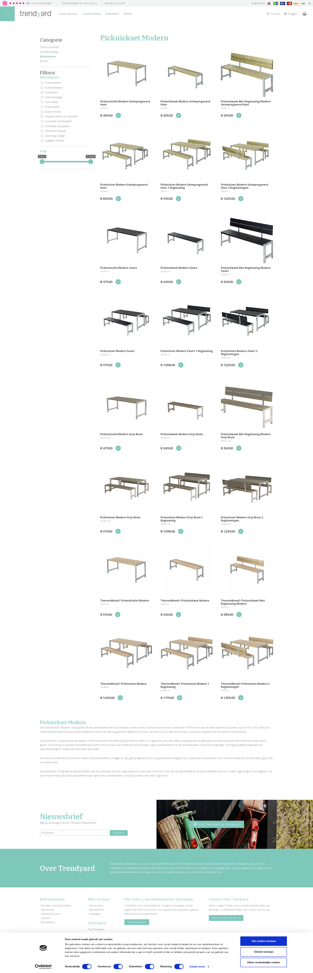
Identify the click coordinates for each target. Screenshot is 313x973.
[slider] (42, 161)
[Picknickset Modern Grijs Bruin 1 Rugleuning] (180, 531)
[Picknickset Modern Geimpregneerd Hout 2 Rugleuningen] (240, 198)
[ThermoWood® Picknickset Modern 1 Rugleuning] (179, 697)
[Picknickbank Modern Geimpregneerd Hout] (178, 115)
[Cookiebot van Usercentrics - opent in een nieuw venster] (43, 966)
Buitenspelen (52, 107)
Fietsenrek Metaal (55, 131)
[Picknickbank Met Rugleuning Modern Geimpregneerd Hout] (238, 115)
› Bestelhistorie (96, 909)
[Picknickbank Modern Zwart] (178, 281)
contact (252, 909)
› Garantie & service (50, 913)
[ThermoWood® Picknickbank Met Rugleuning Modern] (239, 614)
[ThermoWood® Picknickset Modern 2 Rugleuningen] (240, 697)
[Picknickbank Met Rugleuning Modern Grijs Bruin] (238, 448)
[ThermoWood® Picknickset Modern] (120, 697)
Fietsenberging (53, 97)
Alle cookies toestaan (264, 941)
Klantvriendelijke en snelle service (79, 3)
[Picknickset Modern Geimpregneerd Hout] (118, 198)
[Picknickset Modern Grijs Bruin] (118, 531)
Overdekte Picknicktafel (58, 121)
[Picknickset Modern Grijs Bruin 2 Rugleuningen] (240, 531)
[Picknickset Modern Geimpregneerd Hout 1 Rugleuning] (178, 198)
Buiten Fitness (53, 111)
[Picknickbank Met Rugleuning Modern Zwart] (238, 281)
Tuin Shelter (52, 102)
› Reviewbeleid (47, 922)
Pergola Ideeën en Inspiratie (61, 116)
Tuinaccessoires (68, 13)
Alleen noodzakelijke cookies (263, 962)
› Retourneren (47, 909)
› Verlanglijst (94, 913)
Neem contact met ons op (226, 917)
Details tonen (197, 966)
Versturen (118, 833)
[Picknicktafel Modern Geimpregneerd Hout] (118, 115)
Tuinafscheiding (91, 13)
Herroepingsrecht (137, 922)
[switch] (118, 966)
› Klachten (45, 918)
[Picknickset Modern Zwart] (118, 365)
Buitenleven (112, 13)
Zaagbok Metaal (54, 140)
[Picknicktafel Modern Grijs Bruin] (118, 448)
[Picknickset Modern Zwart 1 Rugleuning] (180, 365)
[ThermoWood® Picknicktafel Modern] (117, 614)
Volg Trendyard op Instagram (219, 824)
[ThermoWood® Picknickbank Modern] (178, 614)
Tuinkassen (51, 92)
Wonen (128, 13)
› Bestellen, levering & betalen (55, 905)
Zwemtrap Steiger (55, 136)
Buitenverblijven (54, 87)
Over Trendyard (96, 929)
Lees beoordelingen (39, 3)
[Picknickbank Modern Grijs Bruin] (178, 448)
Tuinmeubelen (53, 82)
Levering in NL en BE (114, 3)
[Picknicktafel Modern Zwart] (118, 281)
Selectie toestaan (263, 951)
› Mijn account (95, 905)
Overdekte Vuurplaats (57, 126)
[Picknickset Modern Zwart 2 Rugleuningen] (240, 365)
